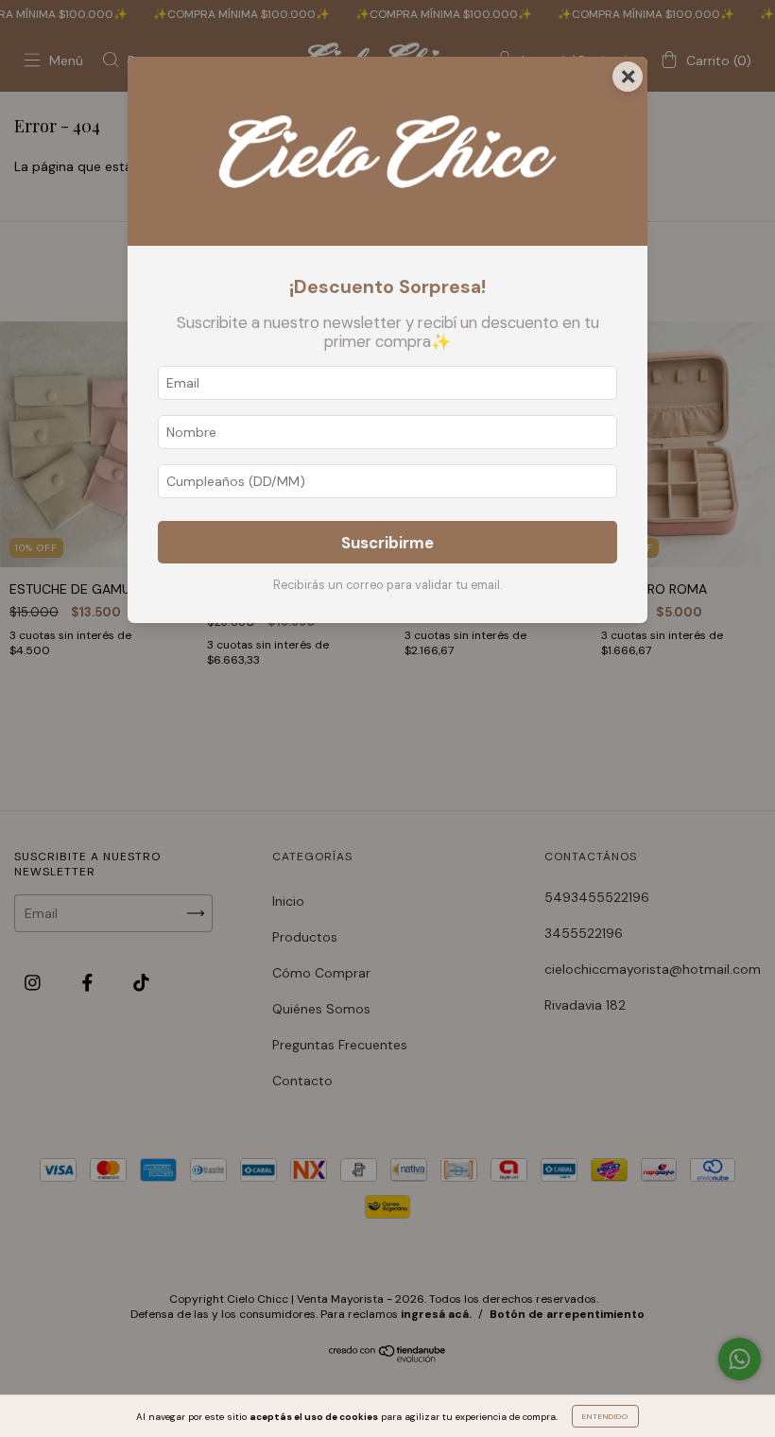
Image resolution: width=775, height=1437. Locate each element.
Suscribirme (387, 542)
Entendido (605, 1416)
